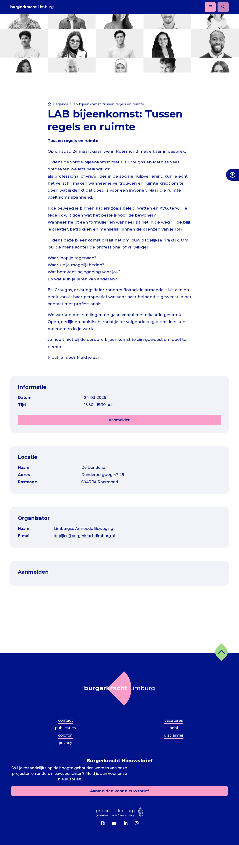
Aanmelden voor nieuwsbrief (119, 791)
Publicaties (65, 728)
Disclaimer (173, 735)
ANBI (174, 728)
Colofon (65, 735)
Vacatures (173, 720)
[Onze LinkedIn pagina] (125, 823)
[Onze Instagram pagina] (136, 823)
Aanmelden (119, 420)
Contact (65, 720)
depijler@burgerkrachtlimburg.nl (84, 536)
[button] (221, 652)
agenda (62, 104)
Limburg (32, 7)
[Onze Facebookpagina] (102, 823)
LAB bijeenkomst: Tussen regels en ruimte (108, 104)
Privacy (65, 743)
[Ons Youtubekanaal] (114, 823)
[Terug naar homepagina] (119, 688)
